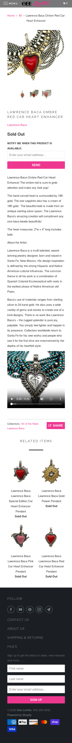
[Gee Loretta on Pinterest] (30, 609)
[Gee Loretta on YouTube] (21, 609)
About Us (16, 629)
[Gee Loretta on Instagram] (40, 609)
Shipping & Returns (25, 637)
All (20, 15)
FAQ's (12, 646)
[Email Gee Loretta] (49, 609)
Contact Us (18, 620)
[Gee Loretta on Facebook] (11, 609)
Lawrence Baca (17, 125)
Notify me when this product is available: (29, 145)
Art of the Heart (29, 423)
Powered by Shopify (19, 715)
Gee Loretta (24, 710)
